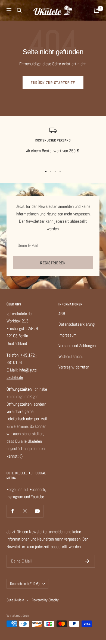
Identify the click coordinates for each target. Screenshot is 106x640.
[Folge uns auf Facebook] (13, 511)
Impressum (67, 335)
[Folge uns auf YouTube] (37, 511)
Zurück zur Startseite (53, 82)
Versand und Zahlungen (77, 345)
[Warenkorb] (96, 10)
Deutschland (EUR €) (25, 583)
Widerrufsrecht (70, 356)
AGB (61, 313)
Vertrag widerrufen (73, 367)
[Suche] (19, 10)
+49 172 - (28, 355)
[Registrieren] (87, 561)
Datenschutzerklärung (76, 324)
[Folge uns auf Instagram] (25, 511)
